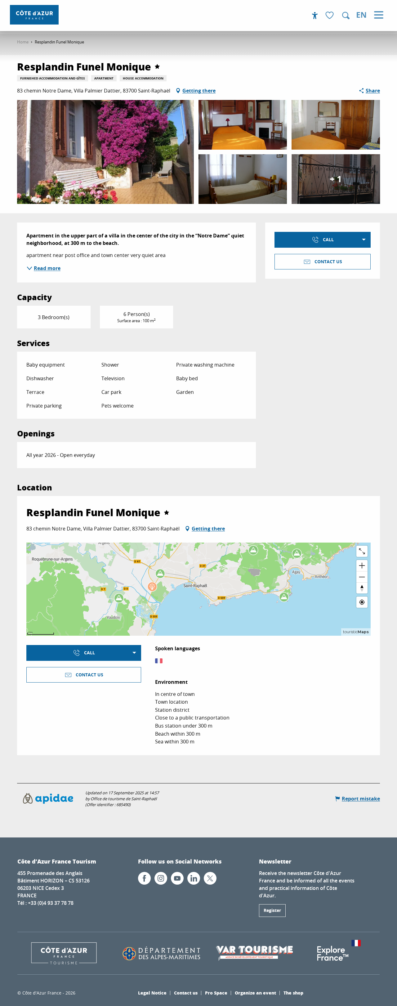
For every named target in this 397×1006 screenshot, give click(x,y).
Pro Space (216, 993)
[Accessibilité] (314, 15)
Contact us (186, 993)
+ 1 (336, 179)
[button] (346, 15)
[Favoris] (330, 15)
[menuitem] (34, 15)
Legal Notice (152, 993)
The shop (293, 993)
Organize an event (255, 993)
